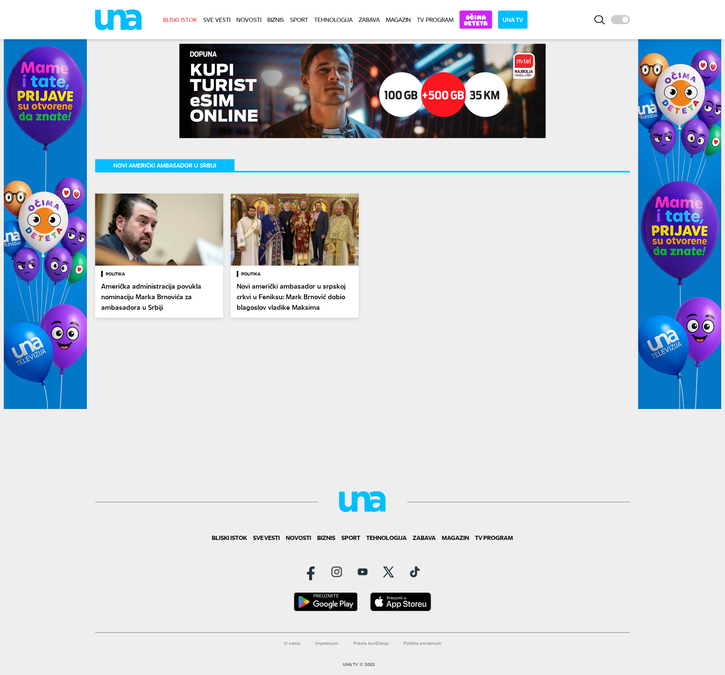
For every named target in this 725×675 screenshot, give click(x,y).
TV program (435, 19)
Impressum (326, 643)
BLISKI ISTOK (180, 19)
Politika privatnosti (422, 643)
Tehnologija (333, 19)
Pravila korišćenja (371, 643)
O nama (292, 643)
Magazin (398, 19)
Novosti (248, 19)
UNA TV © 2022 (359, 664)
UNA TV (513, 19)
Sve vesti (216, 19)
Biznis (275, 19)
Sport (299, 19)
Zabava (369, 19)
